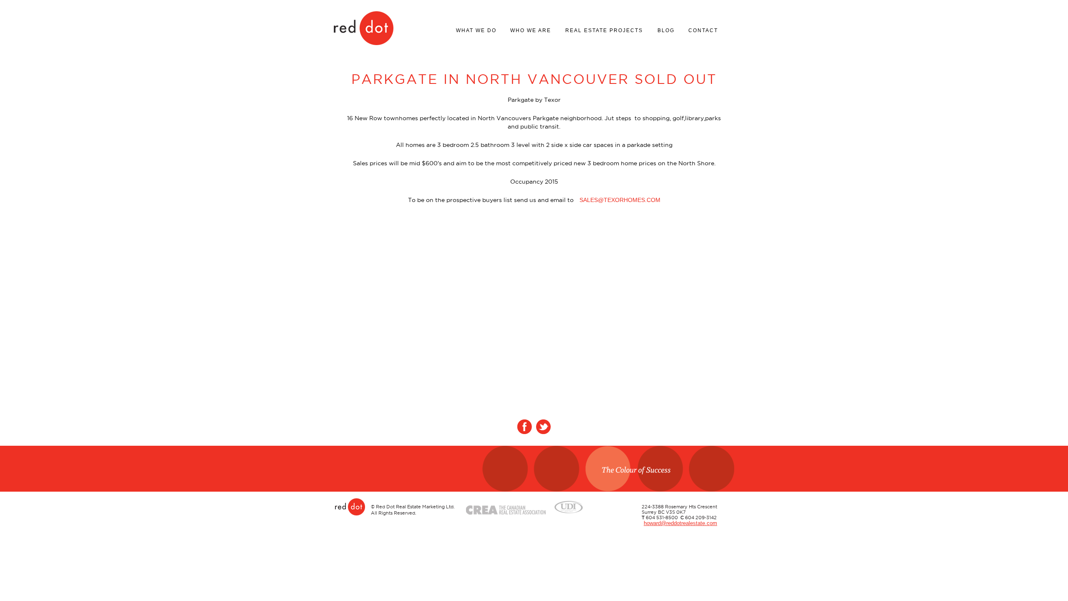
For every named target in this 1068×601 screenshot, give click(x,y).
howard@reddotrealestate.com (680, 523)
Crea (506, 506)
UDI (569, 506)
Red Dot (363, 28)
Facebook (524, 426)
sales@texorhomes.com (619, 200)
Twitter (543, 426)
